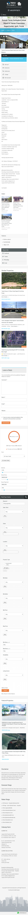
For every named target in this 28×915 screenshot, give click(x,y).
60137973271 (15, 10)
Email (5, 263)
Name (3, 397)
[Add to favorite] (4, 37)
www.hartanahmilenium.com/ (9, 810)
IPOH (13, 30)
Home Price (4, 475)
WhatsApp (6, 259)
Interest (3, 467)
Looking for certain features (8, 693)
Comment (4, 380)
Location (5, 541)
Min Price (5, 610)
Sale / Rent (5, 507)
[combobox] (5, 460)
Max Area (6, 648)
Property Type (6, 559)
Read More (22, 727)
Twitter (6, 256)
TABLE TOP (6, 244)
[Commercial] (14, 563)
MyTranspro (17, 890)
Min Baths (5, 594)
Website (3, 410)
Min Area (6, 642)
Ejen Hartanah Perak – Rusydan (12, 870)
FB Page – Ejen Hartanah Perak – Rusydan (12, 805)
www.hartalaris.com (7, 822)
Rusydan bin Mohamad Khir (7, 867)
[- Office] (14, 565)
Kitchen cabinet (7, 239)
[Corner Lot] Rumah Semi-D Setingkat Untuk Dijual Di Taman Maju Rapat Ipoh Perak (7, 223)
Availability (5, 655)
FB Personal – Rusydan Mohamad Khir (11, 803)
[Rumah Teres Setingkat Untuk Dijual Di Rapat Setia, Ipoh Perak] (18, 199)
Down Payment (5, 482)
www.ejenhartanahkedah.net (9, 817)
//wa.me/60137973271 (14, 874)
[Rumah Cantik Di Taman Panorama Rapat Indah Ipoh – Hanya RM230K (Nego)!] (7, 199)
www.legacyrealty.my (7, 807)
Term (2, 452)
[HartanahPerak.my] (14, 3)
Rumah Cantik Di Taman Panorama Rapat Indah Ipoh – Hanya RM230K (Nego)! (6, 206)
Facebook (6, 253)
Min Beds (5, 578)
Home (2, 30)
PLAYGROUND (6, 242)
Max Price (5, 626)
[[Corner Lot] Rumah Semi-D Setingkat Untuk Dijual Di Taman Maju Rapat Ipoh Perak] (7, 217)
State (4, 523)
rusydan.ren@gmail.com (9, 875)
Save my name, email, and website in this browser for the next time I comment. (13, 418)
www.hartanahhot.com (8, 819)
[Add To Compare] (1, 36)
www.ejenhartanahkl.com (8, 815)
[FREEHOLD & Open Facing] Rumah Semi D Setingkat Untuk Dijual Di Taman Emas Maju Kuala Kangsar (14, 724)
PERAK (8, 30)
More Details (5, 297)
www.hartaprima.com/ (8, 812)
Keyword (5, 501)
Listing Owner (6, 671)
